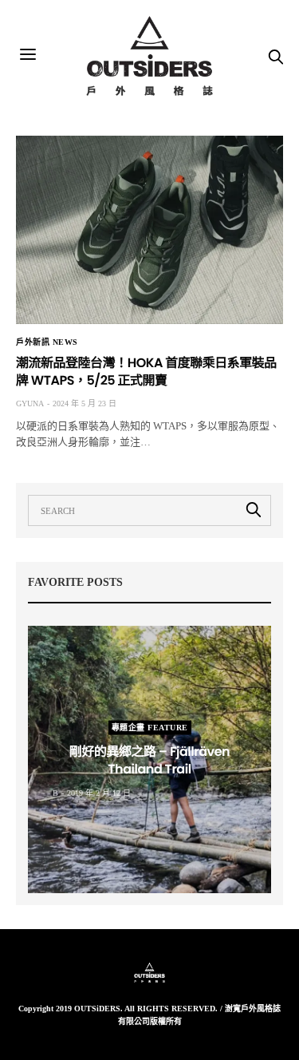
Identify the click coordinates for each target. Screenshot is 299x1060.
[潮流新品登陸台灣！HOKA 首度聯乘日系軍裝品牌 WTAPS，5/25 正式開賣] (149, 230)
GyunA (30, 403)
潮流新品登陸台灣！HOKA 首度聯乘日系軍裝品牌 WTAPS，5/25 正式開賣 (146, 372)
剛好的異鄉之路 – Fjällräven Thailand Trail (149, 759)
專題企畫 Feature (150, 726)
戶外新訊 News (47, 342)
